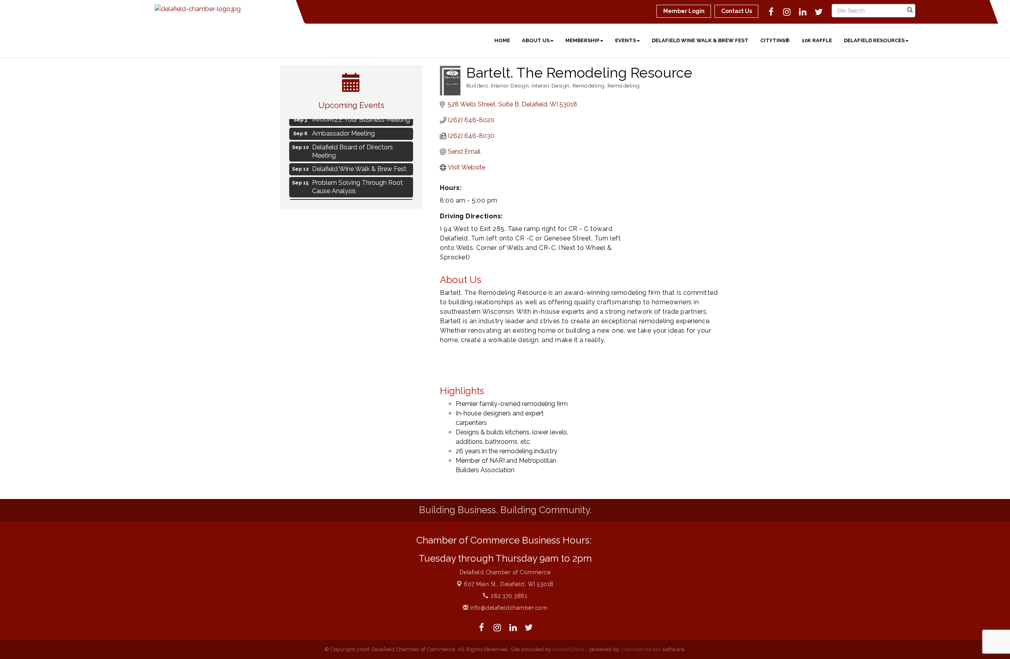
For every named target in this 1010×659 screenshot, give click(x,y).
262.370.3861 (508, 596)
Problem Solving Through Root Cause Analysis (357, 184)
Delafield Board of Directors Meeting (352, 148)
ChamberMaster (641, 649)
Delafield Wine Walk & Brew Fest (700, 40)
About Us (536, 40)
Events (625, 40)
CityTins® (775, 40)
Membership (582, 40)
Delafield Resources (874, 40)
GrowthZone (568, 649)
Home (502, 40)
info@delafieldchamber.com (507, 608)
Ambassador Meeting (343, 130)
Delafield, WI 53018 (509, 584)
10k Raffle (817, 40)
